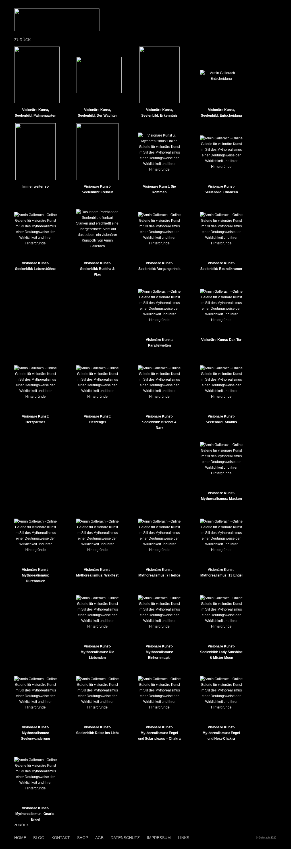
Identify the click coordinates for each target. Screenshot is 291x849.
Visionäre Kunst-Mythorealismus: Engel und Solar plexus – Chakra (159, 733)
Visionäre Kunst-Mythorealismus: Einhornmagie (159, 652)
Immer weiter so (35, 186)
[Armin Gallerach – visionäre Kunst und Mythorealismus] (56, 30)
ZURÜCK (22, 39)
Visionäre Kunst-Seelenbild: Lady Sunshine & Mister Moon (221, 652)
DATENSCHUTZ (125, 837)
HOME (20, 837)
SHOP (82, 837)
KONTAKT (60, 837)
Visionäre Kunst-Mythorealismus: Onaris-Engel (35, 813)
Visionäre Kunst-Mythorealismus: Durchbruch (35, 575)
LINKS (183, 837)
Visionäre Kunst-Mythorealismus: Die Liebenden (97, 652)
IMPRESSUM (159, 837)
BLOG (38, 837)
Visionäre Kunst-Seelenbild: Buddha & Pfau (97, 268)
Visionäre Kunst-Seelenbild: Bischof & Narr (159, 422)
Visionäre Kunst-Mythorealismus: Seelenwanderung (35, 733)
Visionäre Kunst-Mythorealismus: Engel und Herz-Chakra (221, 733)
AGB (99, 837)
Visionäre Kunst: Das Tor (221, 340)
